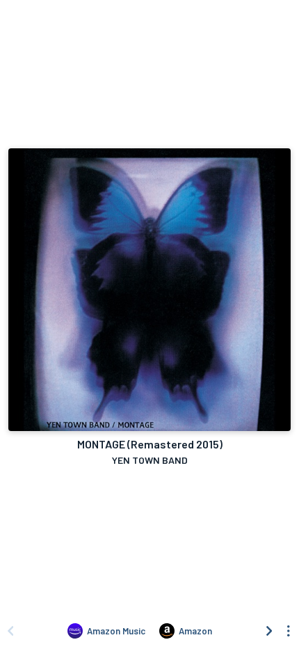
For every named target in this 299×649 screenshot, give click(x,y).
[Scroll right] (269, 631)
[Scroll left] (10, 631)
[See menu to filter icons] (289, 631)
